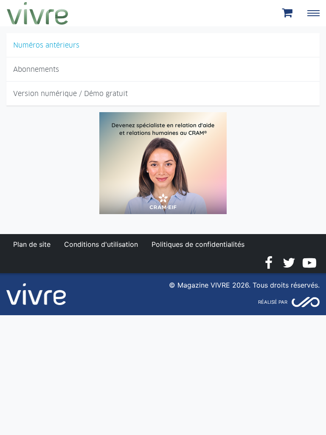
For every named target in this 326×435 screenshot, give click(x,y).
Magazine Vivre (37, 13)
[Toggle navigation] (313, 13)
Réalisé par (272, 302)
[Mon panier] (288, 13)
